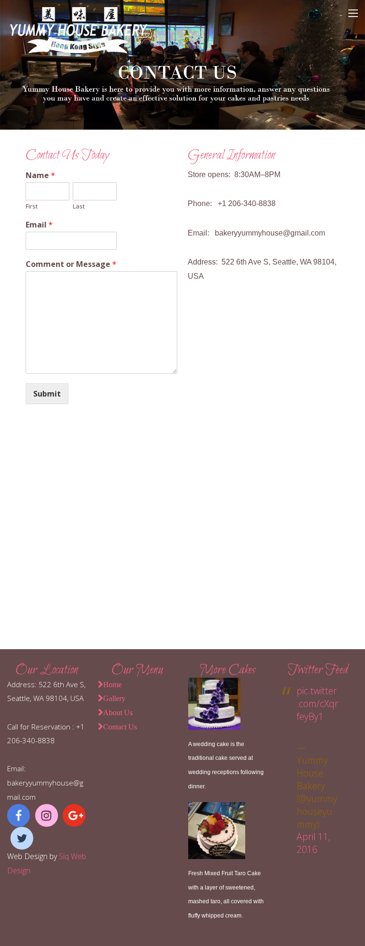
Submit (47, 393)
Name (40, 175)
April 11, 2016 (313, 843)
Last (79, 206)
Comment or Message (71, 264)
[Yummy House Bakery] (78, 49)
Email (39, 225)
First (32, 206)
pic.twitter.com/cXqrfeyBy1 (317, 703)
